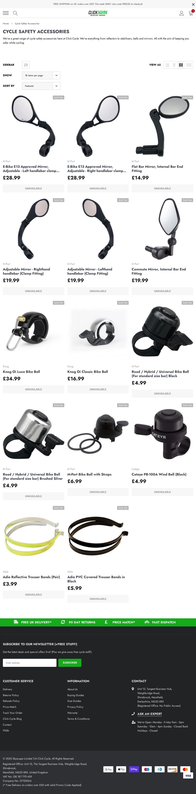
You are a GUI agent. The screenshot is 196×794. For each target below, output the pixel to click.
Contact (7, 725)
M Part (6, 161)
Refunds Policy (11, 701)
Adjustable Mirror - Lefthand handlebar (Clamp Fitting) (89, 271)
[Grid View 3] (181, 65)
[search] (15, 13)
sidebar (8, 65)
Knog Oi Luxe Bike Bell (21, 372)
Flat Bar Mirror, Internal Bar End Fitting (157, 169)
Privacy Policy (75, 707)
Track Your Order (12, 713)
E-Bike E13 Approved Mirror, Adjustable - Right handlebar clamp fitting (95, 169)
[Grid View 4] (189, 65)
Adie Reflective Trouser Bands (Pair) (31, 577)
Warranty (72, 713)
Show (7, 75)
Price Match (9, 707)
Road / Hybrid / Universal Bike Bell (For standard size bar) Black (160, 374)
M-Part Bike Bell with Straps (89, 474)
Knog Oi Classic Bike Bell (87, 372)
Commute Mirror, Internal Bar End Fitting (159, 271)
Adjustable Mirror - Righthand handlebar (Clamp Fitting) (26, 271)
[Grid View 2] (174, 65)
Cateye (135, 469)
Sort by (8, 86)
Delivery (7, 689)
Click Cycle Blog (12, 719)
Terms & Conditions (78, 719)
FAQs (6, 730)
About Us (72, 689)
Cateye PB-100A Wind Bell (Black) (159, 474)
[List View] (167, 65)
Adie (5, 571)
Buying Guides (75, 695)
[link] (33, 126)
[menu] (6, 13)
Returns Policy (11, 695)
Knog (6, 366)
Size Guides (74, 701)
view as (155, 65)
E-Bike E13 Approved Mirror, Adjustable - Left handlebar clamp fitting (29, 169)
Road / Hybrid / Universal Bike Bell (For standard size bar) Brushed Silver (33, 476)
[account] (181, 13)
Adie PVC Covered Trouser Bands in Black (96, 579)
